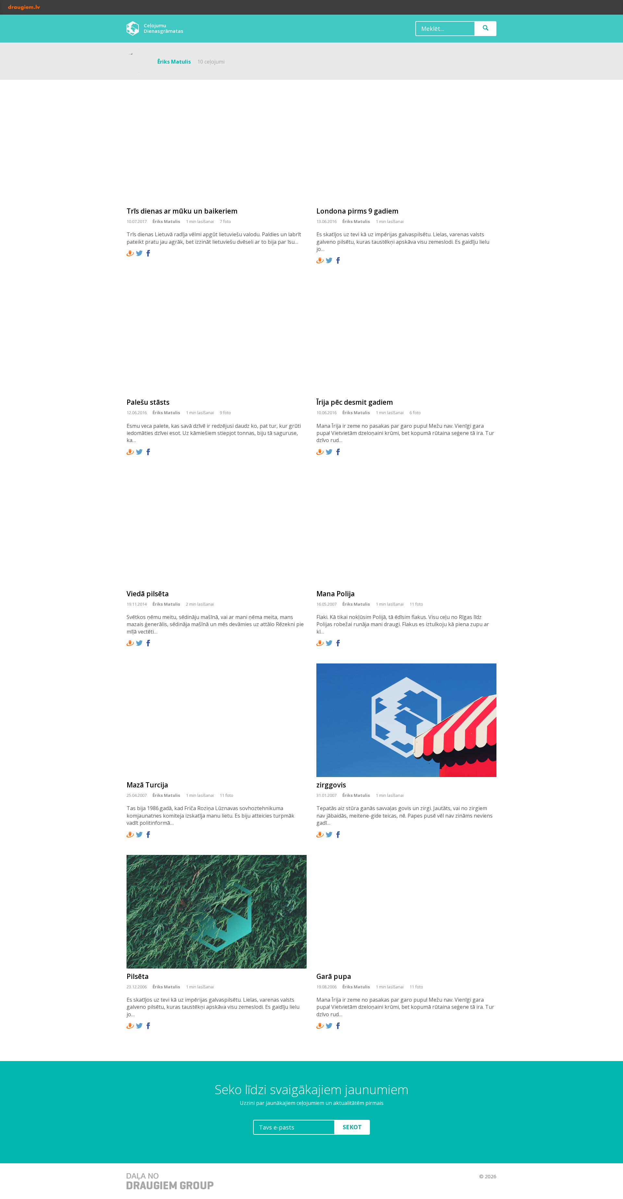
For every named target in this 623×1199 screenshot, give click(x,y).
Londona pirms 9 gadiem (357, 211)
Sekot (352, 1127)
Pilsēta (138, 976)
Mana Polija (335, 593)
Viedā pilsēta (148, 593)
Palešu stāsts (148, 402)
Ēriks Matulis (166, 221)
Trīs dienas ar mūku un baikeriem (182, 211)
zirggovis (331, 784)
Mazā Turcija (147, 784)
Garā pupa (333, 976)
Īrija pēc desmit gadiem (354, 402)
